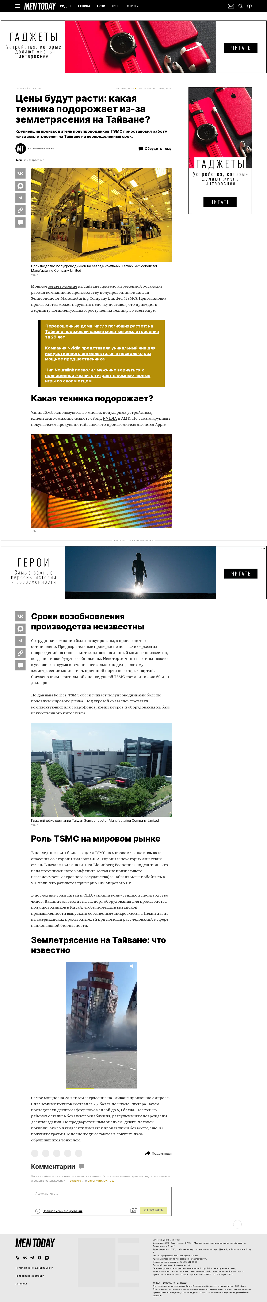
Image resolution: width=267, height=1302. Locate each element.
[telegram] (32, 1258)
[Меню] (17, 6)
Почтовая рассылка (231, 6)
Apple (160, 424)
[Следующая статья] (133, 1224)
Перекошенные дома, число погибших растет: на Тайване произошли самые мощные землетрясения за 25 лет (102, 331)
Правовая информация (29, 1275)
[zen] (40, 1258)
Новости (35, 88)
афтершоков (86, 1110)
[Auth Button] (249, 6)
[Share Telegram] (20, 198)
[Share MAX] (20, 186)
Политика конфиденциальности (34, 1267)
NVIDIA (110, 418)
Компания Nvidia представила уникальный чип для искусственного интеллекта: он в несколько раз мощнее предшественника (100, 353)
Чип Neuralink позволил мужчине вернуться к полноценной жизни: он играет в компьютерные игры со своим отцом (97, 375)
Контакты (21, 1283)
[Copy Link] (20, 210)
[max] (47, 1258)
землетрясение (34, 160)
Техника (20, 88)
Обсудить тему (158, 148)
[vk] (25, 1258)
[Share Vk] (20, 173)
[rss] (17, 1258)
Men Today (40, 6)
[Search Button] (240, 6)
